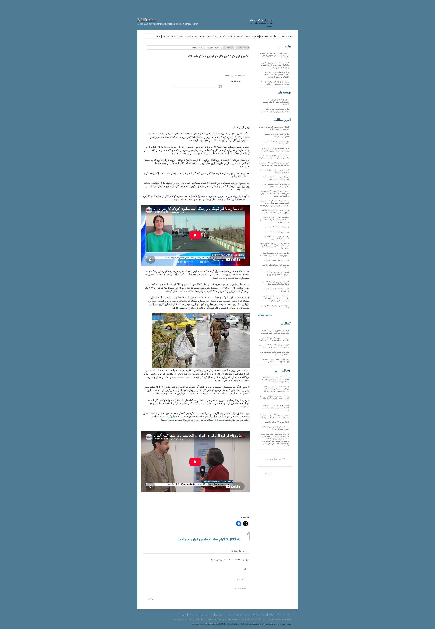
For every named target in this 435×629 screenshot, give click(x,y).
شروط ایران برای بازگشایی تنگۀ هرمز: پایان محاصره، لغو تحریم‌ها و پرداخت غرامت (274, 164)
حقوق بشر (231, 36)
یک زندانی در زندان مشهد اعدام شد (276, 260)
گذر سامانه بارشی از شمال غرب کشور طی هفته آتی (275, 290)
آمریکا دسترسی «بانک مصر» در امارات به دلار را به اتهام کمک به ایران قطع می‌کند (274, 416)
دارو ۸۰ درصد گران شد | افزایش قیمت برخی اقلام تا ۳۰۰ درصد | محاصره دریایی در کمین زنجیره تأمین (275, 194)
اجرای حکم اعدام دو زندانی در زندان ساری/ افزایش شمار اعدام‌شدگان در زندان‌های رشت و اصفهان (276, 298)
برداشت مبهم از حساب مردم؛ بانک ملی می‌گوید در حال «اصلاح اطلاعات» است (275, 211)
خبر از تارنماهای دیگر (282, 370)
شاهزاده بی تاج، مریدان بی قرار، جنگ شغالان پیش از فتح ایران (276, 237)
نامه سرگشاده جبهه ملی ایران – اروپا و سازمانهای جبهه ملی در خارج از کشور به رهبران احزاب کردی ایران (274, 65)
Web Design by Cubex (236, 624)
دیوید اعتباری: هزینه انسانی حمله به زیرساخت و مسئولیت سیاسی (276, 178)
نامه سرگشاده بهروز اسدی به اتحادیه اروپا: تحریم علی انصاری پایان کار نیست (275, 149)
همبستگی (247, 614)
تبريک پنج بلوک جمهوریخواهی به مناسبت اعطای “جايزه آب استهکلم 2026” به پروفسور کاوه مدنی (276, 75)
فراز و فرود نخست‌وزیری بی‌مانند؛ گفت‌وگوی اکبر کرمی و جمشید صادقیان (274, 110)
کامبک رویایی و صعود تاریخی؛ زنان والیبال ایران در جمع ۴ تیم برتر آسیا (274, 128)
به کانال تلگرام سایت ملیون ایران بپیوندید (209, 539)
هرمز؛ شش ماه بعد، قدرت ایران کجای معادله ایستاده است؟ (276, 142)
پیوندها (247, 36)
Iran (285, 14)
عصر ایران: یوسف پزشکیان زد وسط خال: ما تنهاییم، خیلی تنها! (274, 171)
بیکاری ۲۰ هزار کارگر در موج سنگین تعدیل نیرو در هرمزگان (276, 135)
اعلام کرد (220, 420)
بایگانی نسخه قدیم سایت (275, 459)
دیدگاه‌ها (240, 36)
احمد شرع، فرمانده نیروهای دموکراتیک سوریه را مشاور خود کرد (275, 428)
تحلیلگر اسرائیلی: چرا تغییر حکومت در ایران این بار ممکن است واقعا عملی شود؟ (274, 156)
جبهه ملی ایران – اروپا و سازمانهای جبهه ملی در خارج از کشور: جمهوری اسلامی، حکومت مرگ (274, 56)
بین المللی (182, 36)
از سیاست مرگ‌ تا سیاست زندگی (277, 227)
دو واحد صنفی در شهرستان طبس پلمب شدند (275, 306)
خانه (271, 36)
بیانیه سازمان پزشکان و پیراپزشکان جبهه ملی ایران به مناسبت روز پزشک (275, 83)
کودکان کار (234, 551)
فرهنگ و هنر (213, 36)
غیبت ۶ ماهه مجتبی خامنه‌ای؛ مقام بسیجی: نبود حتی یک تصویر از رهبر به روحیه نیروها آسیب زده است (275, 379)
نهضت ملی (264, 36)
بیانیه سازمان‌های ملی (284, 46)
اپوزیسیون (202, 36)
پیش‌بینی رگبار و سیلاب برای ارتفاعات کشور (275, 266)
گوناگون (222, 36)
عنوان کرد (172, 416)
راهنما (158, 36)
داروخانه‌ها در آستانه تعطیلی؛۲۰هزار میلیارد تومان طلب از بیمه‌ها (276, 185)
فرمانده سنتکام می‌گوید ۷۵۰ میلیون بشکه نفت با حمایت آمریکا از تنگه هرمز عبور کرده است (274, 220)
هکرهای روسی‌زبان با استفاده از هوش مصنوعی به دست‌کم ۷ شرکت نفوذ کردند (274, 254)
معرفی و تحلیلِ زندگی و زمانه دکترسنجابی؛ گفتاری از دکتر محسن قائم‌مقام (276, 102)
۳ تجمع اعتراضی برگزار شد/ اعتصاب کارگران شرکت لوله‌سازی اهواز (276, 283)
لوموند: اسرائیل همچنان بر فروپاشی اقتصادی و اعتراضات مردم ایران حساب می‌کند (275, 408)
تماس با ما (166, 36)
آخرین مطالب (228, 47)
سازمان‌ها (255, 36)
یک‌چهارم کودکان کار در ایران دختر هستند (218, 56)
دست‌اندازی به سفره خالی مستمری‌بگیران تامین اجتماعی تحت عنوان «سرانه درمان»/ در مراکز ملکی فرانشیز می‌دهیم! (274, 203)
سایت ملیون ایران (243, 47)
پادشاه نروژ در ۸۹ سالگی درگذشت (277, 422)
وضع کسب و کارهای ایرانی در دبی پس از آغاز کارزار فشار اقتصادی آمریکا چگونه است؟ (274, 398)
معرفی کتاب (192, 36)
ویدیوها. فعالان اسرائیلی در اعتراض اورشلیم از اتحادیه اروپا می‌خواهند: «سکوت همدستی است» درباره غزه (276, 389)
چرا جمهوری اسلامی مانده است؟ (277, 231)
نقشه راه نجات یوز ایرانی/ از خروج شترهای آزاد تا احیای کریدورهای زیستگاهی (276, 274)
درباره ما (174, 36)
